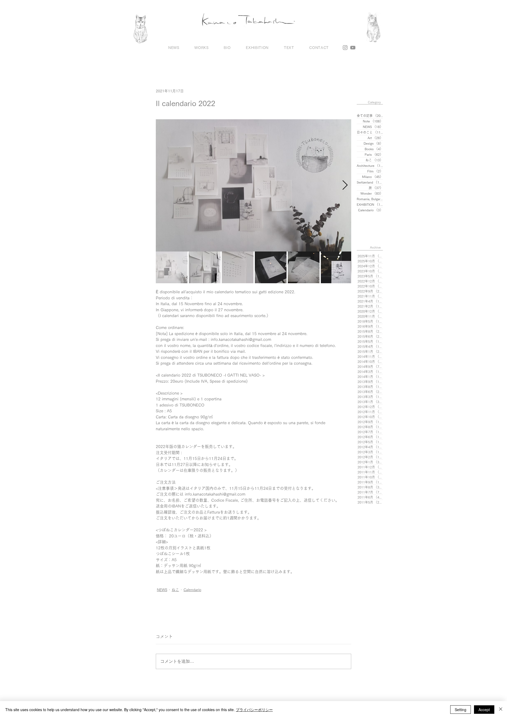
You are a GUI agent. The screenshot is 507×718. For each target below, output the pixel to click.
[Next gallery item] (345, 185)
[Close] (500, 709)
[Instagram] (345, 47)
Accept (484, 709)
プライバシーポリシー (254, 709)
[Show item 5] (304, 267)
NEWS (162, 590)
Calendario (192, 590)
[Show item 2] (204, 267)
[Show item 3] (237, 267)
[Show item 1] (171, 267)
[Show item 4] (271, 267)
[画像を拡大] (253, 185)
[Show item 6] (337, 267)
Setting (460, 709)
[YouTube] (353, 47)
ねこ (175, 590)
